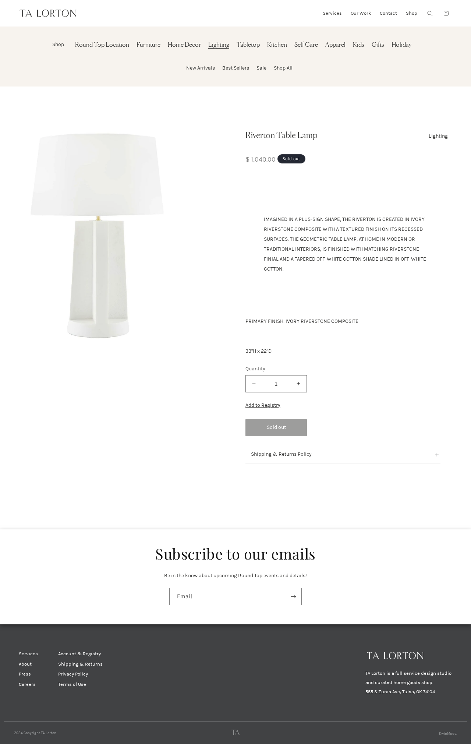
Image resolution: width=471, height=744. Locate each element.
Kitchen (277, 45)
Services (28, 653)
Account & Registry (79, 653)
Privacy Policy (73, 674)
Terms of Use (72, 684)
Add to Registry (262, 405)
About (25, 664)
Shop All (283, 68)
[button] (430, 13)
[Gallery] (112, 234)
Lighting (218, 45)
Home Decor (184, 45)
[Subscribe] (293, 596)
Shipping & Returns (80, 664)
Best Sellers (235, 68)
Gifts (378, 45)
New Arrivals (200, 68)
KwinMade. (448, 733)
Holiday (401, 45)
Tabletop (248, 45)
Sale (261, 68)
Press (25, 674)
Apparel (335, 45)
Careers (27, 684)
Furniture (148, 45)
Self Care (306, 45)
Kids (358, 45)
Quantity (255, 368)
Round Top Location (102, 45)
